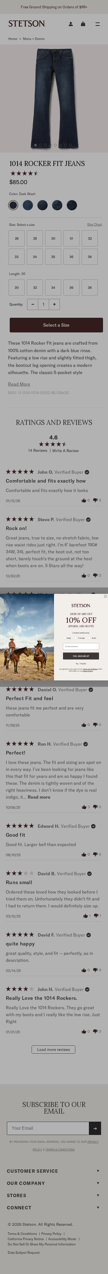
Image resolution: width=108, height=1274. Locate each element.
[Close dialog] (105, 596)
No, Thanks (81, 663)
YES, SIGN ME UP (81, 656)
